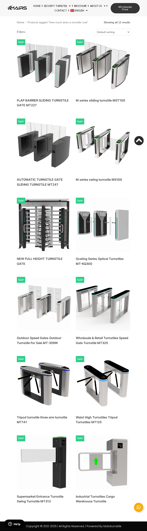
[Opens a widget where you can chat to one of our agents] (14, 524)
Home (36, 6)
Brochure (80, 6)
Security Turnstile (55, 6)
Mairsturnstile (112, 526)
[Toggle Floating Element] (138, 507)
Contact (60, 10)
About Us (96, 6)
